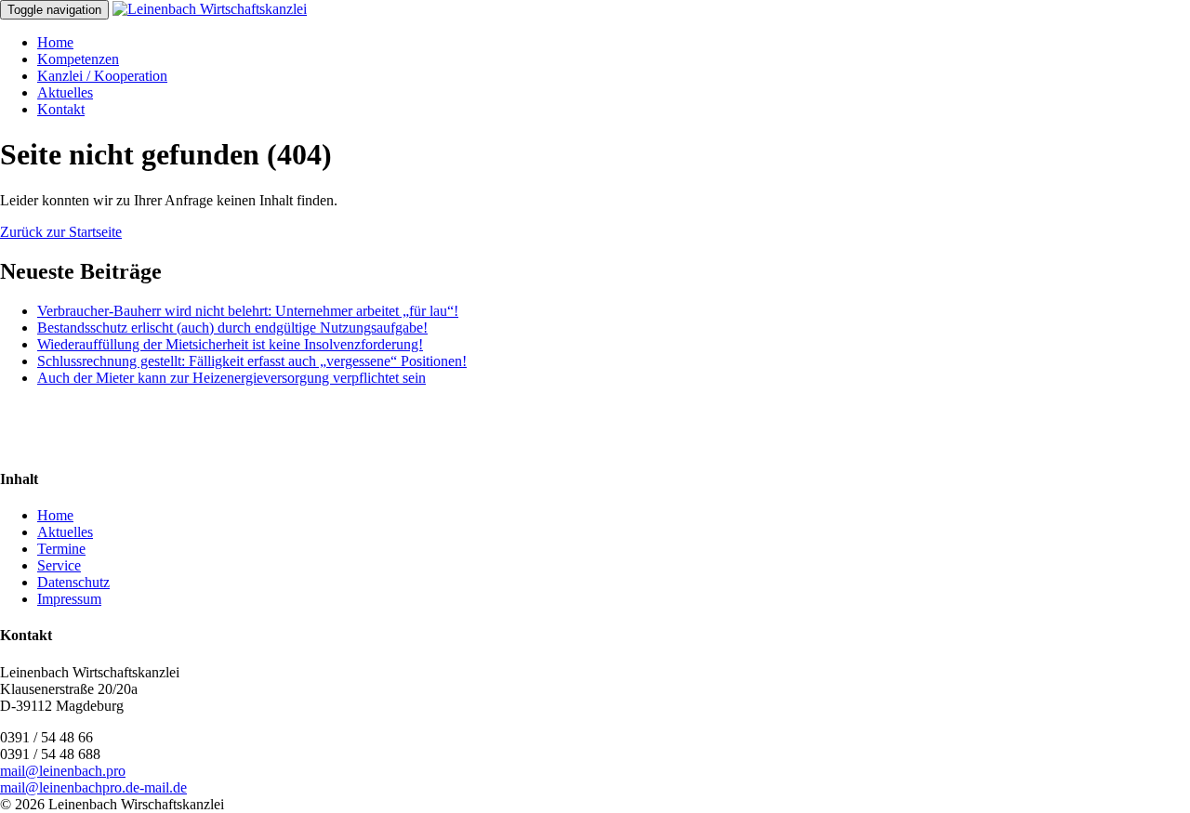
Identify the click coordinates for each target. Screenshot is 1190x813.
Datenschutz (73, 582)
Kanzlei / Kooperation (102, 76)
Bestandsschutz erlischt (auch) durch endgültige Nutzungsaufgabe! (232, 327)
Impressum (69, 599)
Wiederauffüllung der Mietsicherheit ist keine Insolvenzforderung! (230, 344)
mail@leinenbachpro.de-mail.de (93, 787)
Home (55, 42)
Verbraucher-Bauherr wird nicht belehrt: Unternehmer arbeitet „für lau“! (247, 311)
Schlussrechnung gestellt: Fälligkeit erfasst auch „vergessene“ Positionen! (252, 361)
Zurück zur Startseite (61, 232)
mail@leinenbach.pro (63, 771)
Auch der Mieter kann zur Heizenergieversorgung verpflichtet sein (231, 378)
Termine (61, 549)
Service (59, 565)
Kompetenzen (78, 59)
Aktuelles (65, 92)
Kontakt (61, 109)
